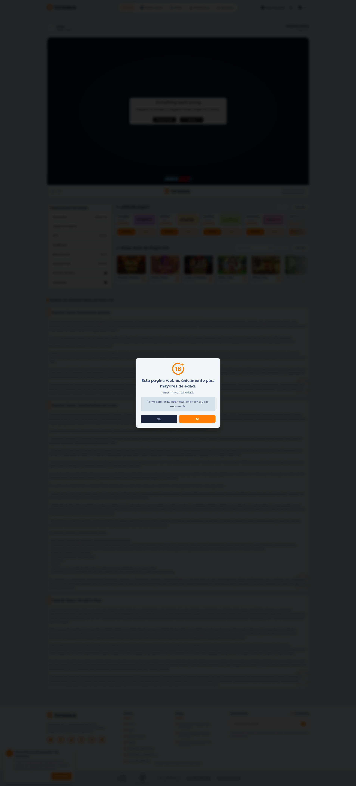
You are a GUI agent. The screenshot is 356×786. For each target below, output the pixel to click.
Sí (197, 419)
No (159, 419)
